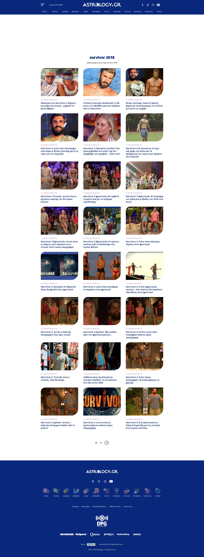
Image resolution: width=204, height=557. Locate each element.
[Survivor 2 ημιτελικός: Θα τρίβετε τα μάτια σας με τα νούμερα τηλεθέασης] (102, 175)
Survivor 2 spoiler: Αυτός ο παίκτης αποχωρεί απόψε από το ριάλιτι (58, 425)
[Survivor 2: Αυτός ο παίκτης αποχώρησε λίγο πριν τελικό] (59, 311)
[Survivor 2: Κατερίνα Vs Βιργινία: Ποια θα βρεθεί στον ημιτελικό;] (59, 266)
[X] (99, 481)
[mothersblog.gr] (123, 534)
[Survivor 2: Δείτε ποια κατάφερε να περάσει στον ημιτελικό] (102, 266)
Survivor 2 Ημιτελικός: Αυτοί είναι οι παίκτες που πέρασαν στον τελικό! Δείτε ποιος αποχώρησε (59, 244)
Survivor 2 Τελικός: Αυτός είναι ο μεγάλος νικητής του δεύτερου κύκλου (59, 199)
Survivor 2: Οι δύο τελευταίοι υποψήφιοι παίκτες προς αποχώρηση (141, 335)
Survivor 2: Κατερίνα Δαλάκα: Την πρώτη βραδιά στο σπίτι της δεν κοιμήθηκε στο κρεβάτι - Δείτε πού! (101, 151)
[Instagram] (153, 5)
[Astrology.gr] (102, 5)
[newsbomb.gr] (67, 534)
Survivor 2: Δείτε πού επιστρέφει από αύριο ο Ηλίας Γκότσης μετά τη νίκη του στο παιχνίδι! (59, 151)
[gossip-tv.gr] (109, 534)
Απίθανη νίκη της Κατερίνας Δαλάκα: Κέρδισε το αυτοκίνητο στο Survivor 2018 (100, 380)
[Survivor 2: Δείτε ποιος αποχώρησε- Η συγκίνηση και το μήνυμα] (144, 356)
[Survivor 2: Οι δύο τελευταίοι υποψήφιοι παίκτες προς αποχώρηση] (144, 311)
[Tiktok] (148, 5)
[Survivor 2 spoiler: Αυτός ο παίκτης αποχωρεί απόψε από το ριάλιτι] (59, 402)
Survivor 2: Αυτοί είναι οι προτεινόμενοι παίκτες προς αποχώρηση (98, 425)
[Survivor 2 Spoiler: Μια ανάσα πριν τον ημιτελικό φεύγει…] (102, 311)
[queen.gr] (95, 534)
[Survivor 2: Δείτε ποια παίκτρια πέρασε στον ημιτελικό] (144, 221)
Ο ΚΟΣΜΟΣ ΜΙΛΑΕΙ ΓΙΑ (49, 100)
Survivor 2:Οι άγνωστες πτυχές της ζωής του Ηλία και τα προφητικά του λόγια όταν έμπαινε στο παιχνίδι (144, 152)
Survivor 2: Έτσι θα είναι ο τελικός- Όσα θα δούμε (55, 378)
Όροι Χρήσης (85, 506)
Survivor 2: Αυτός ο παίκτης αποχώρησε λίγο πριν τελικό (56, 333)
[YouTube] (158, 5)
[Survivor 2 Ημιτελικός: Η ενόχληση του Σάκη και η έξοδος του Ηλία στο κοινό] (144, 175)
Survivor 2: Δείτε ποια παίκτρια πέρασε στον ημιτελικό (143, 243)
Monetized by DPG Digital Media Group (111, 544)
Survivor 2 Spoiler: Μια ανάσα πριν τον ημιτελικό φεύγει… (99, 333)
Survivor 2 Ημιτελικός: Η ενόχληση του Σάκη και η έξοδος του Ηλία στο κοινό (144, 199)
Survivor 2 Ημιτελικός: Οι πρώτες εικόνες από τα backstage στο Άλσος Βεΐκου (101, 244)
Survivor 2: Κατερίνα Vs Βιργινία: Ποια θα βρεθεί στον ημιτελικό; (58, 288)
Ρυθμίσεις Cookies (114, 506)
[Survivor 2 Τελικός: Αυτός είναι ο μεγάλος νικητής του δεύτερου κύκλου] (59, 175)
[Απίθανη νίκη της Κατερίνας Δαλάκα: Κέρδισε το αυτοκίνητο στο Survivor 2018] (102, 356)
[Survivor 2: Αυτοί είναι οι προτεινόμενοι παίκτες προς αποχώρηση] (102, 402)
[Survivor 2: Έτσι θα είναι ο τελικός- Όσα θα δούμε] (59, 356)
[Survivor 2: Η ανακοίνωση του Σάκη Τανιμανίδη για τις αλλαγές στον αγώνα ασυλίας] (144, 402)
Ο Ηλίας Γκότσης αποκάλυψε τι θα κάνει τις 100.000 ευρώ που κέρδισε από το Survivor (101, 106)
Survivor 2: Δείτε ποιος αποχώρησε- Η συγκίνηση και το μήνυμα (142, 380)
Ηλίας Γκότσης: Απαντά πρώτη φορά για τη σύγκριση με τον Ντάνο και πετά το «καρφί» (144, 106)
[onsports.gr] (81, 534)
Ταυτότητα (75, 506)
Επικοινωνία (128, 506)
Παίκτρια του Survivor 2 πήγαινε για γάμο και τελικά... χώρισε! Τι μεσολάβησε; (58, 106)
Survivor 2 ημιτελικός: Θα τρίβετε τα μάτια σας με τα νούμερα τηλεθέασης (101, 199)
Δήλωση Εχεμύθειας (99, 506)
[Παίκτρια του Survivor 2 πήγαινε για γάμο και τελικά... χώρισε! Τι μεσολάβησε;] (59, 82)
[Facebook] (142, 5)
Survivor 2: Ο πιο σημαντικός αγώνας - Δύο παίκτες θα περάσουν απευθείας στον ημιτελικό (144, 289)
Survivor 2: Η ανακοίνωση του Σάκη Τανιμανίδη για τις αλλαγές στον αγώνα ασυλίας (143, 425)
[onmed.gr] (137, 534)
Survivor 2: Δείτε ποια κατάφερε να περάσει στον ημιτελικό (100, 288)
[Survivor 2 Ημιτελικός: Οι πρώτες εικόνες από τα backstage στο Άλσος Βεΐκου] (102, 221)
